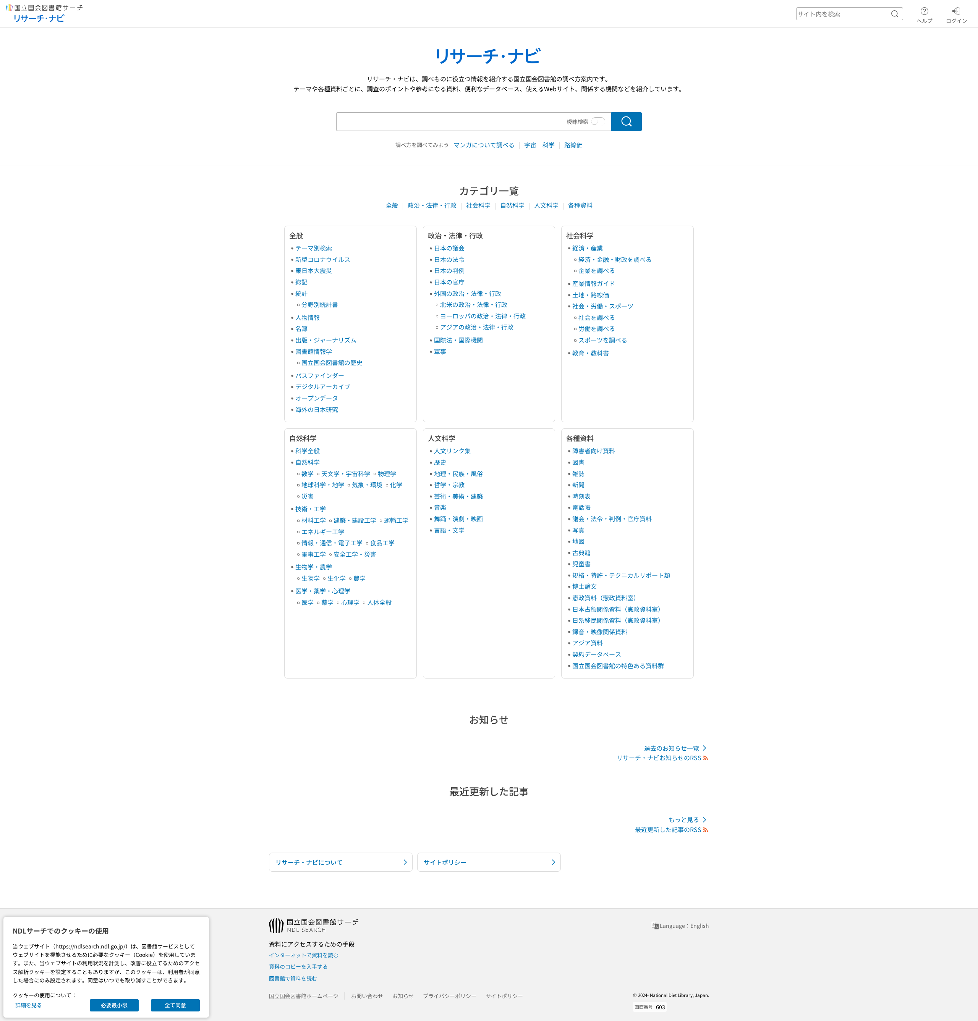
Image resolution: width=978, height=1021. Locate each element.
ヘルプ (924, 20)
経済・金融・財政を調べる (615, 259)
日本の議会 (449, 247)
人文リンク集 (452, 450)
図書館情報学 (313, 351)
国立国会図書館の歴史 (332, 362)
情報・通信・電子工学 (332, 542)
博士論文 (584, 586)
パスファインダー (319, 375)
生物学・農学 (313, 566)
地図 (578, 541)
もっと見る (684, 819)
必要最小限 (114, 1005)
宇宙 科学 (540, 144)
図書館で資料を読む (293, 978)
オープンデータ (316, 397)
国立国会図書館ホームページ (303, 996)
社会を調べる (596, 317)
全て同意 (175, 1005)
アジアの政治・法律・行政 (476, 326)
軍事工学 (313, 554)
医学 (307, 602)
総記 (301, 281)
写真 (578, 530)
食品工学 (382, 542)
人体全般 (379, 602)
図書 (578, 462)
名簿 (301, 328)
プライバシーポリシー (449, 996)
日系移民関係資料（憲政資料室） (618, 620)
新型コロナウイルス (322, 259)
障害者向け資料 (593, 450)
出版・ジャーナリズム (325, 339)
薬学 (327, 602)
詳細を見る (28, 1005)
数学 (307, 473)
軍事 (440, 351)
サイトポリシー (504, 996)
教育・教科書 (590, 352)
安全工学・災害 (355, 554)
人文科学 (547, 205)
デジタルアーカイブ (322, 386)
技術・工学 (310, 508)
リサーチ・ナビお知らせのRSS (659, 757)
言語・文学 (449, 530)
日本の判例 (449, 270)
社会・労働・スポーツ (602, 305)
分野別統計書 (319, 304)
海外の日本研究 (316, 409)
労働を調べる (596, 328)
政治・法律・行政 (433, 205)
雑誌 (578, 473)
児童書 (581, 563)
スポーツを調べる (602, 339)
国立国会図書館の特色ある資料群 (618, 665)
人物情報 (307, 317)
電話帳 (581, 507)
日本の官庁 (449, 281)
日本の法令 (449, 259)
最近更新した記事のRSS (668, 829)
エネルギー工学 (322, 531)
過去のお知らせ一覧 (671, 748)
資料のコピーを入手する (298, 966)
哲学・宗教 (449, 484)
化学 (396, 484)
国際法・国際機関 (458, 339)
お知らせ (403, 996)
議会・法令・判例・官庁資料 (612, 518)
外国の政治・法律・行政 (467, 293)
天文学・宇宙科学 (345, 473)
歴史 (440, 462)
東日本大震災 (313, 270)
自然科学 (513, 205)
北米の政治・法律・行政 (473, 304)
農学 (359, 578)
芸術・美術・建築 (458, 496)
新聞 (578, 484)
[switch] (598, 121)
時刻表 (581, 496)
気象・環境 (367, 484)
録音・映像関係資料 (599, 631)
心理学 (350, 602)
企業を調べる (596, 270)
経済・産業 (587, 247)
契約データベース (596, 654)
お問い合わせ (367, 996)
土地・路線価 (590, 294)
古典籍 (581, 552)
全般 (393, 205)
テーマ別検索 (313, 247)
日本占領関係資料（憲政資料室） (618, 609)
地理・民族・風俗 (458, 473)
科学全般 (307, 450)
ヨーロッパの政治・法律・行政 (483, 315)
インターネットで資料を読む (303, 955)
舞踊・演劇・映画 (458, 518)
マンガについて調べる (484, 144)
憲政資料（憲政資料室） (606, 597)
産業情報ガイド (593, 283)
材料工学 (313, 520)
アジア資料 (587, 642)
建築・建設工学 (355, 520)
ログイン (956, 20)
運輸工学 (396, 520)
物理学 (387, 473)
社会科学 (479, 205)
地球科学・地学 (322, 484)
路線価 (573, 144)
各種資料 (580, 205)
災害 (307, 496)
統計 (301, 293)
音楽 (440, 507)
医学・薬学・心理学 (322, 590)
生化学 (336, 578)
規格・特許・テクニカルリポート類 (621, 575)
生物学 (310, 578)
